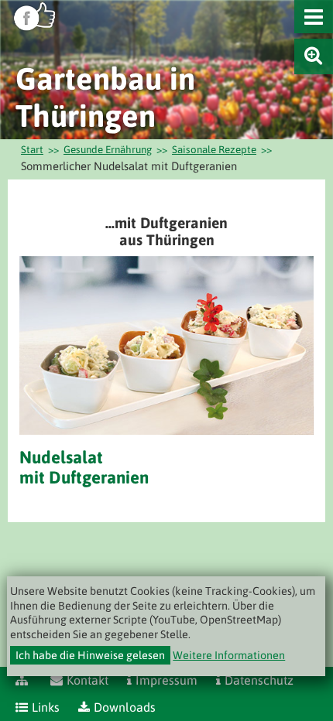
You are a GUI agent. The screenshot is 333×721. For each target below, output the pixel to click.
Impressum (166, 680)
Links (46, 707)
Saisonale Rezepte (214, 149)
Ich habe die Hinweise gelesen (90, 655)
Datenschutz (259, 680)
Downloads (125, 707)
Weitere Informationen (229, 655)
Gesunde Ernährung (108, 149)
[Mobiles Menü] (313, 16)
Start (32, 149)
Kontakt (87, 680)
